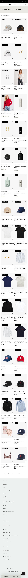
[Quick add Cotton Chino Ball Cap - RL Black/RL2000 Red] (26, 389)
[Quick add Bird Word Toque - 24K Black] (26, 33)
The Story (5, 529)
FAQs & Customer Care (8, 511)
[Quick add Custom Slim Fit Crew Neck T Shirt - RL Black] (26, 239)
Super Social (6, 559)
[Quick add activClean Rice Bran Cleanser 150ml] (26, 109)
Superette (16, 61)
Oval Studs (3, 268)
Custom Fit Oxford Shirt (20, 268)
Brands (4, 493)
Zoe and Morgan (5, 138)
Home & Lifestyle (7, 490)
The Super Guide (7, 556)
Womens (5, 484)
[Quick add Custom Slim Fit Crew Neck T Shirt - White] (12, 239)
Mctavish (3, 366)
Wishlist (4, 508)
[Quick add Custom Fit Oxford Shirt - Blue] (26, 413)
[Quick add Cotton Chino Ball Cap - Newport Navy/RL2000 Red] (26, 215)
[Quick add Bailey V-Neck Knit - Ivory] (26, 84)
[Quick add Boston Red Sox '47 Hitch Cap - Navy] (26, 462)
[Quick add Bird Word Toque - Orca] (12, 58)
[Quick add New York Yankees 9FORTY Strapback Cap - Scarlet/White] (26, 364)
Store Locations (6, 532)
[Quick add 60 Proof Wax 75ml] (12, 162)
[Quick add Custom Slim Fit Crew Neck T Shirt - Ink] (26, 338)
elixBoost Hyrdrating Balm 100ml (20, 194)
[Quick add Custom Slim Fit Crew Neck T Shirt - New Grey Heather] (26, 288)
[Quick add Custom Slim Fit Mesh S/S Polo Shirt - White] (26, 313)
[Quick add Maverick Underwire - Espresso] (12, 462)
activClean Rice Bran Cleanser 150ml (19, 114)
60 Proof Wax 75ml (5, 166)
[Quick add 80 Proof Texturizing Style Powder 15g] (26, 136)
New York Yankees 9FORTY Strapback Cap (20, 368)
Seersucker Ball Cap (5, 37)
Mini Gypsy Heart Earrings (7, 140)
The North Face (5, 391)
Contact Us (5, 520)
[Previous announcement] (2, 1)
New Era (16, 366)
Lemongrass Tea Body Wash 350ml (6, 194)
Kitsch (2, 439)
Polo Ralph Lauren (6, 316)
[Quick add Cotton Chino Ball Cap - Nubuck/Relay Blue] (12, 215)
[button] (21, 4)
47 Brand (16, 439)
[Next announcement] (25, 1)
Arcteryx (3, 61)
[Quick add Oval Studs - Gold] (12, 264)
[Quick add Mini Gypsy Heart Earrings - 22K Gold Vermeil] (12, 136)
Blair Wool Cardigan (6, 113)
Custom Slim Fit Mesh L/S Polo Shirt (7, 318)
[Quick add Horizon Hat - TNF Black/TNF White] (12, 389)
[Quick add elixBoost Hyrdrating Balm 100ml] (26, 189)
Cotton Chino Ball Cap (6, 219)
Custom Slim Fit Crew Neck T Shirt (7, 244)
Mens (4, 487)
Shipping (5, 514)
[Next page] (23, 473)
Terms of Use (6, 538)
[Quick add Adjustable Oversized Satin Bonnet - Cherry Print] (12, 437)
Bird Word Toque (18, 37)
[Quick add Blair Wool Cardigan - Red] (12, 109)
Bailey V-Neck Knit (18, 88)
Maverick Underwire (5, 466)
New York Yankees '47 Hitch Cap (19, 442)
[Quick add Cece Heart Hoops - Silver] (12, 84)
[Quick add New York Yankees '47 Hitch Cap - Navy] (26, 437)
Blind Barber (17, 138)
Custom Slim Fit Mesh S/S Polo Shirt (7, 293)
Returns (4, 517)
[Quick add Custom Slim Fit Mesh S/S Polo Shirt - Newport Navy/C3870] (12, 288)
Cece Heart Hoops (18, 62)
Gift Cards (5, 496)
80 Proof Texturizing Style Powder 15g (20, 141)
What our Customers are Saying (10, 535)
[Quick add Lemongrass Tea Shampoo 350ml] (26, 162)
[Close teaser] (21, 574)
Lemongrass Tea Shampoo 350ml (20, 167)
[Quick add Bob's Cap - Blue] (12, 364)
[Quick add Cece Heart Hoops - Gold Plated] (26, 58)
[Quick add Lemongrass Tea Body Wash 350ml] (12, 189)
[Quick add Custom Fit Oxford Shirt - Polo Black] (12, 413)
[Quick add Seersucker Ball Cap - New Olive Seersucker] (12, 33)
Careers (4, 553)
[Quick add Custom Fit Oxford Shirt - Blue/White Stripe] (26, 264)
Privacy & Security (7, 541)
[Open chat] (23, 573)
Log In (4, 505)
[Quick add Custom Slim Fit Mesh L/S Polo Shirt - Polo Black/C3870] (12, 313)
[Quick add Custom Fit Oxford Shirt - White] (12, 338)
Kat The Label (4, 464)
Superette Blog (6, 550)
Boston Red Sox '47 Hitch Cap (20, 467)
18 (19, 473)
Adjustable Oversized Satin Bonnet (6, 442)
